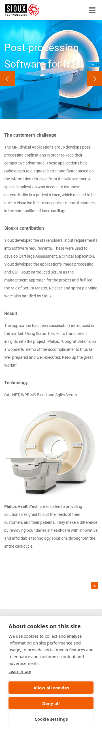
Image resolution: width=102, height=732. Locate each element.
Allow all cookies (51, 688)
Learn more (19, 671)
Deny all (51, 703)
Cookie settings (51, 719)
